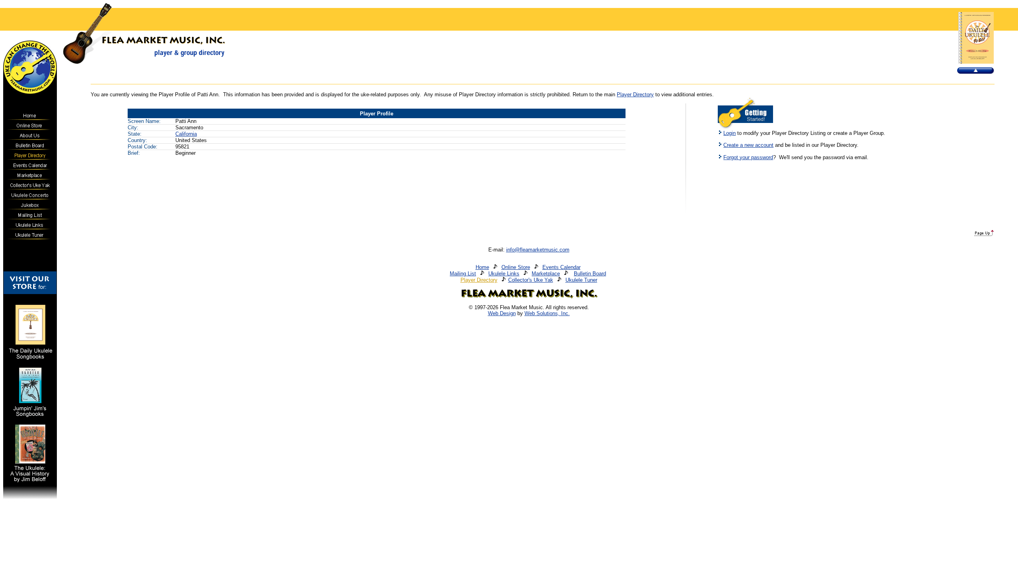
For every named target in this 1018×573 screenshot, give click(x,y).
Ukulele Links (503, 274)
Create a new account (748, 145)
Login (729, 133)
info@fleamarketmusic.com (537, 250)
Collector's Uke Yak (530, 280)
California (186, 134)
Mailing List (463, 274)
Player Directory (635, 94)
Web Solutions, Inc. (547, 313)
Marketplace (546, 274)
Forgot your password (748, 157)
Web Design (502, 313)
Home (482, 267)
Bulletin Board (590, 274)
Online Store (515, 267)
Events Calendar (561, 267)
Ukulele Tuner (581, 280)
